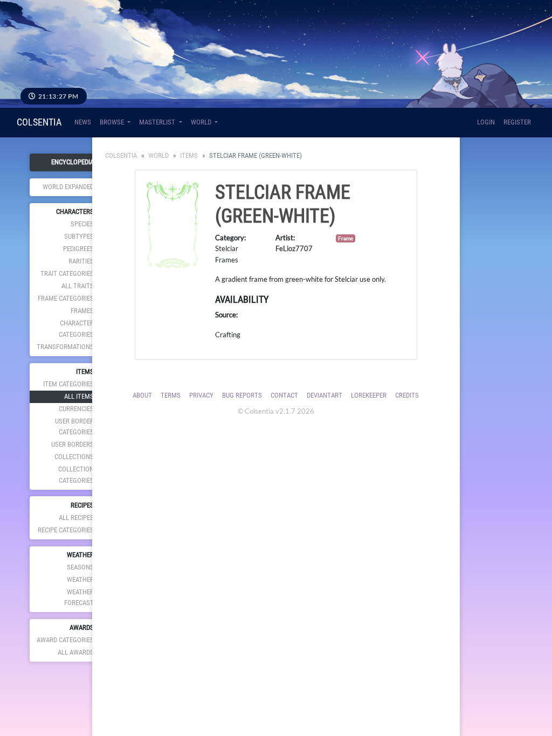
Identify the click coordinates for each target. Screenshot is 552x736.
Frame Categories (66, 298)
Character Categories (76, 328)
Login (486, 122)
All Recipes (76, 517)
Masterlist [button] (158, 122)
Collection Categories (76, 474)
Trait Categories (67, 273)
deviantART (324, 395)
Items (189, 155)
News (82, 122)
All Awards (76, 652)
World (158, 155)
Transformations (65, 347)
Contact (284, 395)
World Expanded (68, 187)
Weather (80, 579)
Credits (407, 395)
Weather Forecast (79, 597)
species (82, 224)
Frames (82, 311)
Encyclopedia (72, 162)
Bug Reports (242, 395)
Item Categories (68, 384)
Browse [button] (113, 122)
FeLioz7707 (294, 248)
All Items (79, 396)
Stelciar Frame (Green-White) (282, 204)
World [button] (202, 122)
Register (517, 122)
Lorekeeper (369, 395)
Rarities (81, 261)
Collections (74, 457)
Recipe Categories (66, 530)
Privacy (201, 395)
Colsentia (39, 122)
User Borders (72, 444)
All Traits (77, 286)
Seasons (80, 567)
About (142, 395)
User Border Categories (74, 426)
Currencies (76, 409)
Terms (171, 395)
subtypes (79, 236)
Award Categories (65, 640)
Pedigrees (78, 249)
